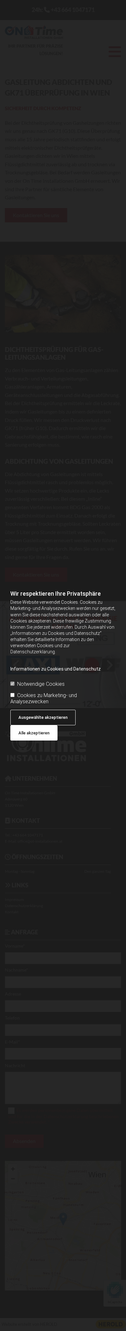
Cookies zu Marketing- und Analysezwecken (43, 698)
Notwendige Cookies (41, 684)
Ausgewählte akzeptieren (43, 717)
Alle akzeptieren (33, 732)
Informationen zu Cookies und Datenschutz (55, 668)
